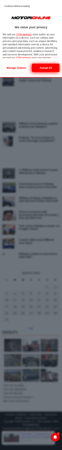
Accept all (46, 67)
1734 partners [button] (24, 34)
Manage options (16, 67)
